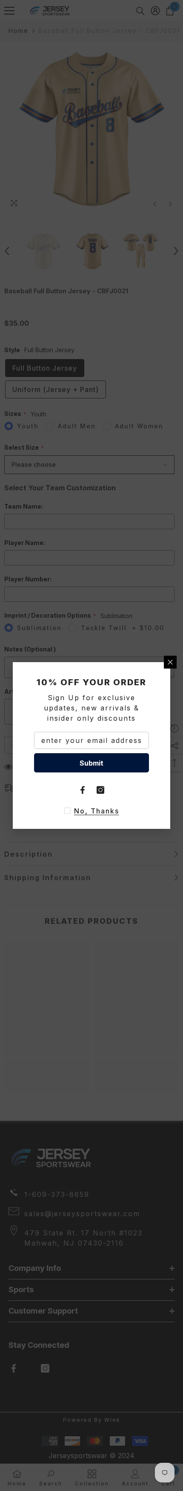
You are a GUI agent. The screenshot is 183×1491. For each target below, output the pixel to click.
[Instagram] (100, 790)
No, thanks (96, 811)
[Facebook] (83, 790)
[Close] (170, 662)
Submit (91, 763)
